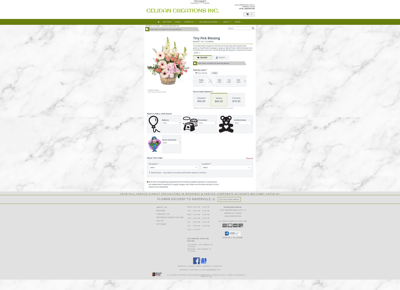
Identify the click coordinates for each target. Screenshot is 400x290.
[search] (253, 28)
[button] (249, 14)
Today (214, 73)
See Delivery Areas (229, 199)
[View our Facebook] (196, 264)
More (237, 22)
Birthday (167, 22)
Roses (178, 22)
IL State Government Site (210, 270)
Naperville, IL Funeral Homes (189, 266)
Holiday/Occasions (208, 22)
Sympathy (189, 22)
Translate (206, 3)
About (226, 22)
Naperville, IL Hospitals (212, 266)
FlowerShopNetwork (201, 275)
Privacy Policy (219, 275)
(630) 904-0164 (249, 9)
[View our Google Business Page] (203, 264)
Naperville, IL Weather (189, 270)
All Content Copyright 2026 (179, 275)
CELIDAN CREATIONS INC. (182, 10)
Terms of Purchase (236, 275)
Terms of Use (206, 276)
